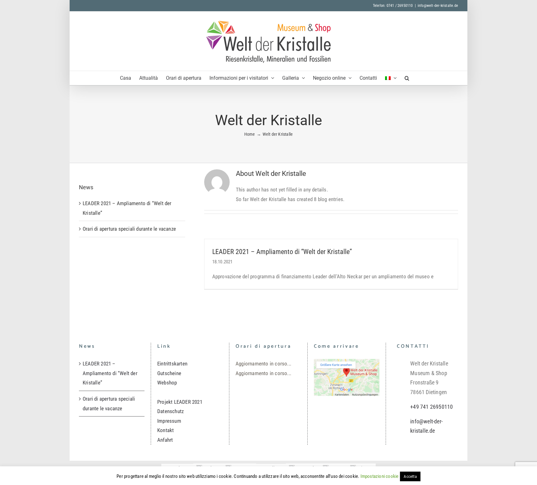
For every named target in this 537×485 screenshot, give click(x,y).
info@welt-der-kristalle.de (438, 5)
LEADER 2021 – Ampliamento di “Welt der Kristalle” (282, 252)
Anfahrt (165, 440)
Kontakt (165, 430)
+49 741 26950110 (431, 406)
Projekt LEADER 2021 (179, 402)
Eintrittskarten (172, 363)
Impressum (169, 421)
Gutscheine (169, 373)
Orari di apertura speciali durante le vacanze (129, 229)
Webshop (167, 382)
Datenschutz (170, 411)
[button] (407, 78)
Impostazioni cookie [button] (379, 476)
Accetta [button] (410, 476)
